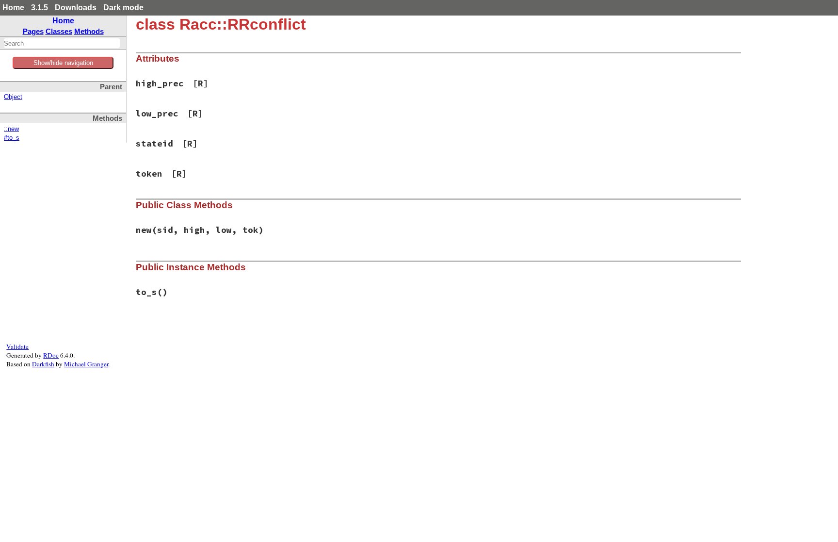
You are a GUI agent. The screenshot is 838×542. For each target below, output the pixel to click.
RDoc (51, 355)
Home (13, 7)
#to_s (11, 137)
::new (11, 129)
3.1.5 (39, 7)
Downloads (76, 7)
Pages (33, 31)
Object (13, 97)
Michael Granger (86, 364)
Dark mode (123, 7)
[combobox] (62, 43)
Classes (59, 31)
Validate (17, 346)
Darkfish (43, 364)
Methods (89, 31)
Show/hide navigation (63, 62)
